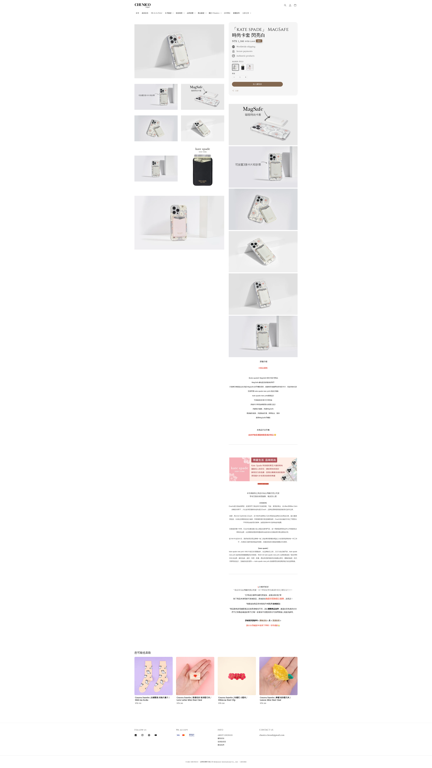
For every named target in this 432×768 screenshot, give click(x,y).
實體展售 (236, 13)
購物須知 (221, 738)
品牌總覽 (190, 13)
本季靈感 (168, 13)
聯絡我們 (221, 745)
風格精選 (179, 13)
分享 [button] (236, 91)
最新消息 (145, 13)
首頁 (137, 13)
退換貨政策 (222, 741)
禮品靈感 (201, 13)
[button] (285, 5)
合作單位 (227, 13)
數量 (233, 73)
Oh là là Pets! (156, 13)
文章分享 (245, 13)
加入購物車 (257, 84)
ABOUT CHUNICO (225, 735)
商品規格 (238, 61)
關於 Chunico (214, 13)
